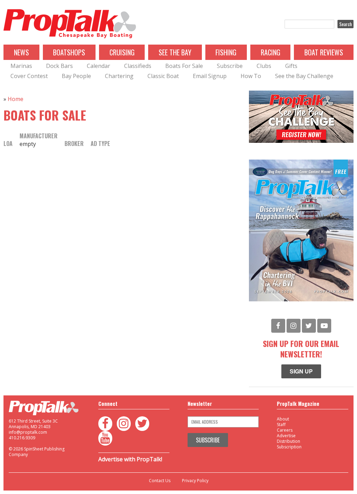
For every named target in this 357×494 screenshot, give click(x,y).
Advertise (286, 436)
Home (15, 99)
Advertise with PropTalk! (130, 459)
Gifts (291, 66)
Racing (270, 52)
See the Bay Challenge (304, 76)
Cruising (122, 52)
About (283, 419)
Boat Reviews (323, 52)
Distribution (288, 441)
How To (251, 76)
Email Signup (210, 76)
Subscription (289, 447)
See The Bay (175, 52)
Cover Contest (29, 76)
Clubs (264, 66)
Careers (285, 430)
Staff (281, 424)
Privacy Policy (195, 481)
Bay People (76, 76)
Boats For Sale (184, 66)
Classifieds (137, 66)
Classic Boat (163, 76)
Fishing (225, 52)
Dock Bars (59, 66)
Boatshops (69, 52)
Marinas (21, 66)
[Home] (69, 24)
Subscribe (230, 66)
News (21, 52)
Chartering (119, 76)
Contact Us (159, 481)
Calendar (98, 66)
